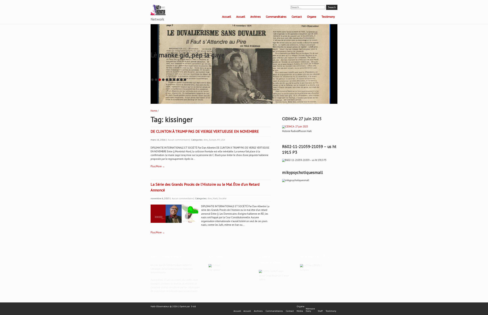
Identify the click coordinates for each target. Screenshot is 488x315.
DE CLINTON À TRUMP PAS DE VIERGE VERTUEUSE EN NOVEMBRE (205, 131)
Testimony (328, 16)
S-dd (193, 306)
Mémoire (310, 309)
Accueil (226, 16)
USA (223, 139)
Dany (308, 311)
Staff (320, 311)
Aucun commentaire (178, 139)
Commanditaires (276, 16)
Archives (255, 16)
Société (222, 198)
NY (218, 139)
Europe (212, 139)
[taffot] (295, 126)
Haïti (215, 198)
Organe (311, 16)
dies (206, 139)
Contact (297, 16)
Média (300, 311)
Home (154, 110)
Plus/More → (158, 166)
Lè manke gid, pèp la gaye (188, 55)
